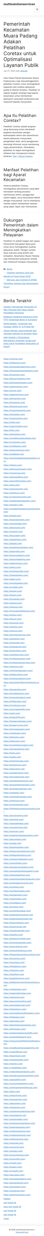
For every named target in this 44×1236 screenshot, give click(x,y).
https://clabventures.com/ (16, 563)
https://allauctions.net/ (14, 769)
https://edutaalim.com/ (14, 414)
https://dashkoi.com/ (13, 934)
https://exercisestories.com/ (17, 519)
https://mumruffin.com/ (14, 1159)
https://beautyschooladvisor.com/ (19, 851)
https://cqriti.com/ (12, 713)
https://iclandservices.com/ (16, 655)
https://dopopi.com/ (13, 543)
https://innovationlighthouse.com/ (19, 611)
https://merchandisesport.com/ (18, 670)
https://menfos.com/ (13, 627)
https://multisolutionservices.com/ (19, 662)
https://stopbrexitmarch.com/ (17, 1135)
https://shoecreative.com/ (16, 418)
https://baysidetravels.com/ (16, 777)
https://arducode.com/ (14, 643)
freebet (7, 1199)
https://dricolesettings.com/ (16, 749)
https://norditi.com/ (13, 1163)
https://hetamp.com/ (13, 607)
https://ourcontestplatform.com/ (19, 1083)
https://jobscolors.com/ (14, 741)
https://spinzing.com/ (13, 666)
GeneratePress (22, 1232)
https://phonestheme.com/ (16, 1183)
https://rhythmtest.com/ (15, 442)
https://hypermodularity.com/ (17, 410)
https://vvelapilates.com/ (15, 1068)
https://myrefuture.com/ (15, 705)
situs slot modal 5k (12, 1207)
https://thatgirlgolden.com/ (16, 1060)
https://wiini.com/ (12, 485)
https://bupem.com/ (13, 1167)
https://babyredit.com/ (14, 551)
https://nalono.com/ (13, 465)
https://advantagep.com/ (15, 523)
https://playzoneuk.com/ (15, 839)
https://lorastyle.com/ (14, 623)
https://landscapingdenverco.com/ (20, 367)
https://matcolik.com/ (13, 1143)
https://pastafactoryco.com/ (17, 978)
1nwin (6, 1218)
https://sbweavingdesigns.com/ (18, 859)
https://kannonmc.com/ (14, 958)
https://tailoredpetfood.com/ (17, 875)
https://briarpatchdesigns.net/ (18, 789)
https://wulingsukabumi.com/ (17, 678)
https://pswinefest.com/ (15, 1187)
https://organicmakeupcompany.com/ (21, 835)
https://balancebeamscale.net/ (18, 919)
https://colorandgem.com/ (16, 1119)
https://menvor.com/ (13, 631)
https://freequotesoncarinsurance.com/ (22, 954)
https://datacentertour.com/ (17, 450)
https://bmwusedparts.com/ (17, 555)
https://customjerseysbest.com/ (18, 745)
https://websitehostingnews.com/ (19, 1071)
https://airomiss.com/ (13, 907)
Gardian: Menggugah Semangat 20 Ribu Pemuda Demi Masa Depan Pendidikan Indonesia (20, 310)
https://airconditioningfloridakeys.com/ (22, 1013)
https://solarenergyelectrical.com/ (19, 1111)
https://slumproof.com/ (14, 1191)
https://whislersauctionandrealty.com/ (21, 1075)
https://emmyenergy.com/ (16, 946)
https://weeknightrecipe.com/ (17, 993)
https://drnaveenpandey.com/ (17, 942)
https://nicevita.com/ (13, 359)
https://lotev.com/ (12, 1091)
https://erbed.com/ (12, 516)
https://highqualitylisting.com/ (17, 855)
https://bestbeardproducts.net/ (18, 781)
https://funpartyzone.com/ (16, 725)
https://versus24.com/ (14, 1147)
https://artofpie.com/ (13, 587)
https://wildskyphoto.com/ (16, 674)
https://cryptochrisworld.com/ (17, 497)
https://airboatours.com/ (15, 1009)
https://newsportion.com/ (15, 1099)
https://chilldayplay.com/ (15, 701)
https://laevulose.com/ (14, 1175)
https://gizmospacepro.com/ (17, 729)
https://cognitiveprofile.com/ (17, 931)
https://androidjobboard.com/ (17, 1037)
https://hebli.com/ (12, 422)
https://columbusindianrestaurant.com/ (22, 879)
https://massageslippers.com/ (17, 1179)
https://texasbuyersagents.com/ (19, 867)
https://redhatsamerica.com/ (17, 1131)
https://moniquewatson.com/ (17, 658)
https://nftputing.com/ (14, 970)
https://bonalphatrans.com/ (16, 693)
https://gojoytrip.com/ (14, 819)
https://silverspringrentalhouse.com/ (20, 1087)
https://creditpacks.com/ (15, 446)
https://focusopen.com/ (14, 535)
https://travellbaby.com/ (15, 903)
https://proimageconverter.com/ (18, 883)
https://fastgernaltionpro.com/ (18, 721)
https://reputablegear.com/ (16, 823)
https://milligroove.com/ (15, 363)
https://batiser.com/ (13, 591)
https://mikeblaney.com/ (15, 966)
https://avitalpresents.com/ (16, 773)
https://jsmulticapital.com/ (16, 583)
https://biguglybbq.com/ (15, 689)
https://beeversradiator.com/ (17, 379)
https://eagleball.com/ (14, 454)
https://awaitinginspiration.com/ (18, 547)
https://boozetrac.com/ (14, 402)
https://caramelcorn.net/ (15, 1115)
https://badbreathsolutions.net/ (18, 915)
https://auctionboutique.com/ (17, 911)
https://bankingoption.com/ (16, 847)
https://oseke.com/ (12, 757)
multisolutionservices (19, 4)
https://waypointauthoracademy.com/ (21, 871)
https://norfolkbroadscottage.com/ (20, 438)
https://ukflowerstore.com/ (16, 1139)
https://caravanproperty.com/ (17, 697)
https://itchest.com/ (13, 615)
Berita (9, 269)
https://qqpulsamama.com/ (16, 394)
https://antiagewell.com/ (15, 647)
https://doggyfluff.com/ (14, 717)
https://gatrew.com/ (13, 603)
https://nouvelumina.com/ (16, 827)
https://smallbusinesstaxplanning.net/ (21, 1048)
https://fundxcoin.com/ (14, 375)
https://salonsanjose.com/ (16, 386)
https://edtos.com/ (12, 567)
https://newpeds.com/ (14, 793)
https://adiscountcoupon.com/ (18, 469)
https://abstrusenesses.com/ (17, 1195)
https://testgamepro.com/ (16, 895)
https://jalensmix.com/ (14, 737)
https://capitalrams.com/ (15, 539)
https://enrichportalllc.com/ (16, 571)
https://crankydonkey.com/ (16, 804)
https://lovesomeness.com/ (16, 1155)
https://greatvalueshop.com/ (17, 1127)
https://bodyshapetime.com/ (17, 559)
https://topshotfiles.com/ (15, 899)
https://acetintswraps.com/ (16, 761)
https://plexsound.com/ (14, 527)
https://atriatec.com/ (13, 1151)
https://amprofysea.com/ (15, 1095)
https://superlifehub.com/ (15, 1052)
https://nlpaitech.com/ (14, 974)
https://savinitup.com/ (14, 887)
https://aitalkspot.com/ (14, 1017)
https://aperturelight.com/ (16, 426)
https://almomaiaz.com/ (15, 1029)
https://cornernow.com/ (14, 473)
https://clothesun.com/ (14, 493)
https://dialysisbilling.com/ (16, 477)
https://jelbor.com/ (12, 579)
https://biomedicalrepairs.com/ (18, 382)
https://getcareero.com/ (15, 1103)
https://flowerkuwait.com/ (16, 406)
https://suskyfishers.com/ (15, 863)
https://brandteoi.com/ (14, 599)
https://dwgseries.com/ (14, 1107)
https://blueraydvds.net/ (15, 927)
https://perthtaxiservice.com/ (17, 635)
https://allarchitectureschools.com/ (20, 1025)
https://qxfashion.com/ (14, 639)
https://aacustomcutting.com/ (17, 1001)
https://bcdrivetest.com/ (15, 651)
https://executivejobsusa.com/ (18, 950)
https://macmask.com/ (14, 962)
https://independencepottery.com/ (20, 501)
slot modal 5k (10, 1203)
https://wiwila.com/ (12, 843)
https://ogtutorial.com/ (14, 997)
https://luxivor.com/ (13, 390)
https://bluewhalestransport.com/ (19, 785)
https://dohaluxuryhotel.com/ (17, 938)
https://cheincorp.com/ (14, 801)
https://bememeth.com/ (15, 398)
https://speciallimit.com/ (15, 1079)
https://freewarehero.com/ (16, 575)
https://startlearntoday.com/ (17, 891)
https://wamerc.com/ (13, 505)
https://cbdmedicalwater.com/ (18, 797)
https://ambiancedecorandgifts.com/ (21, 1033)
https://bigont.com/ (13, 595)
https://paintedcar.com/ (15, 434)
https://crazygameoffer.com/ (17, 709)
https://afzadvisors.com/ (15, 765)
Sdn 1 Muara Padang (23, 156)
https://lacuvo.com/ (13, 619)
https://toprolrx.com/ (13, 1064)
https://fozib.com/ (12, 753)
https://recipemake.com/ (15, 989)
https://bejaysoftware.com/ (16, 923)
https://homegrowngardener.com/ (19, 1123)
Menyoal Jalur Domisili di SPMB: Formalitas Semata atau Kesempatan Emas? (21, 283)
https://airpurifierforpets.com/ (17, 481)
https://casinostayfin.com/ (16, 489)
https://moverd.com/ (13, 531)
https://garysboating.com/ (16, 815)
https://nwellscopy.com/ (15, 733)
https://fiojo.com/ (12, 430)
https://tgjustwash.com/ (15, 1056)
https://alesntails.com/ (14, 1021)
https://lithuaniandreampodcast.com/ (21, 371)
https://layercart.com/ (14, 831)
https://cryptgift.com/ (13, 1171)
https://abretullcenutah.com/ (17, 1005)
